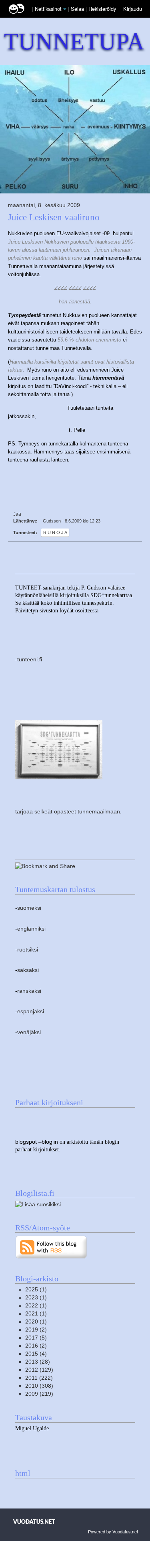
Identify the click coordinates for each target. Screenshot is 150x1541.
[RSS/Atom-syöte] (51, 1247)
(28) (37, 1362)
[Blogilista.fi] (38, 1204)
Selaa (78, 8)
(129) (39, 1370)
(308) (39, 1386)
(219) (39, 1394)
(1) (36, 1290)
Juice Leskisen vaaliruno (54, 217)
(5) (36, 1338)
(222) (39, 1378)
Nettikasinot (48, 8)
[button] (64, 9)
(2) (36, 1330)
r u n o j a (55, 532)
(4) (36, 1354)
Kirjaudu (132, 8)
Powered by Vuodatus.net (113, 1531)
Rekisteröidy (102, 8)
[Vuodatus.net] (34, 1521)
